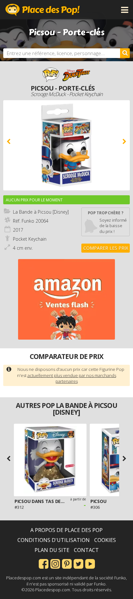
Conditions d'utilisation (53, 540)
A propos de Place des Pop (66, 530)
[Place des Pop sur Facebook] (43, 563)
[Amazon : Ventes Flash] (66, 299)
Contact (86, 550)
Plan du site (52, 550)
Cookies (105, 540)
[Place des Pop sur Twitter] (78, 563)
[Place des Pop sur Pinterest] (67, 563)
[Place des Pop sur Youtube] (90, 563)
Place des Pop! (42, 9)
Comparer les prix (105, 248)
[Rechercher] (125, 53)
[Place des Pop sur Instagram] (55, 563)
